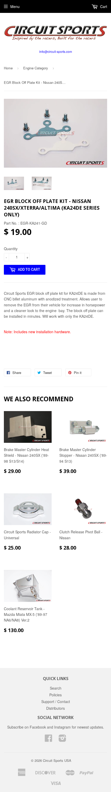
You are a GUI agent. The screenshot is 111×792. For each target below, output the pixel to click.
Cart (103, 6)
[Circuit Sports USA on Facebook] (48, 739)
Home (8, 68)
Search (55, 688)
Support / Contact (55, 701)
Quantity (11, 248)
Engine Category (35, 68)
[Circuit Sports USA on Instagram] (62, 739)
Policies (55, 694)
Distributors (55, 708)
